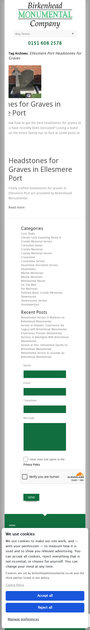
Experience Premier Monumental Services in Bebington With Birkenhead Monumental (45, 337)
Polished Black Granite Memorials (42, 292)
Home (12, 525)
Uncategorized (30, 304)
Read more (17, 207)
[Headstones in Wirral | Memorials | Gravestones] (45, 26)
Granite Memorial (32, 249)
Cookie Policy (15, 585)
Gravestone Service (33, 261)
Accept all (45, 595)
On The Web (28, 285)
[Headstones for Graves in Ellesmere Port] (25, 97)
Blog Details (22, 34)
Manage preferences (23, 619)
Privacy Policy (31, 464)
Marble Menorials (32, 277)
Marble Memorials (32, 273)
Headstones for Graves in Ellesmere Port (40, 169)
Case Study (28, 233)
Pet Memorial (29, 289)
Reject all (45, 607)
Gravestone (28, 257)
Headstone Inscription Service (39, 265)
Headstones (28, 269)
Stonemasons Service (34, 300)
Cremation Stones (32, 245)
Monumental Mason (33, 281)
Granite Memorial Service (36, 253)
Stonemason (28, 296)
